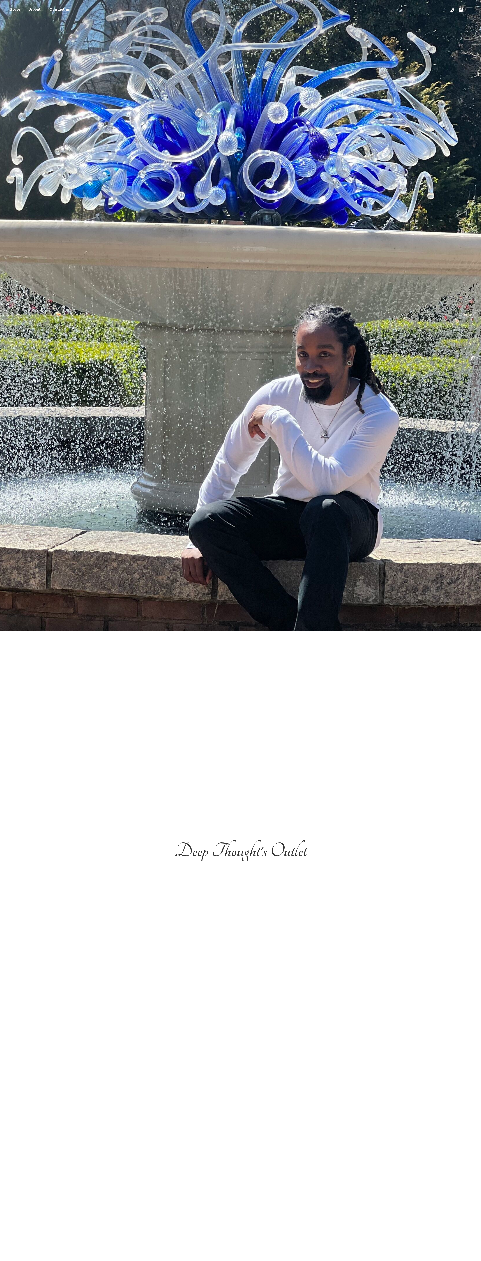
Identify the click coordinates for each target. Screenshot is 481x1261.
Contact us (59, 9)
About (35, 9)
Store (15, 9)
